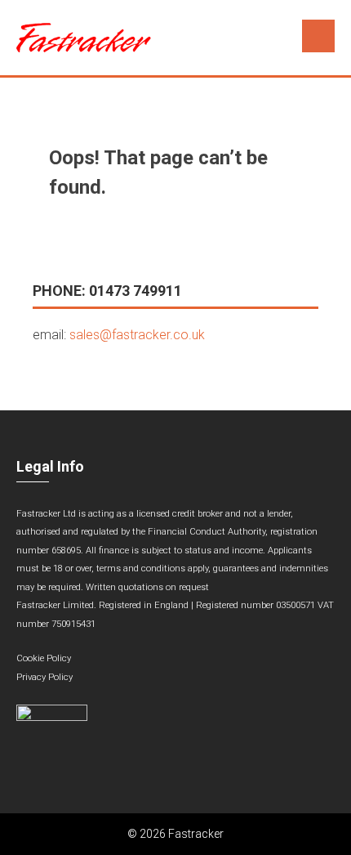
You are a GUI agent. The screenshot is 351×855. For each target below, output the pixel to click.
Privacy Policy (44, 677)
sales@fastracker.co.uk (137, 334)
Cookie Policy (43, 658)
